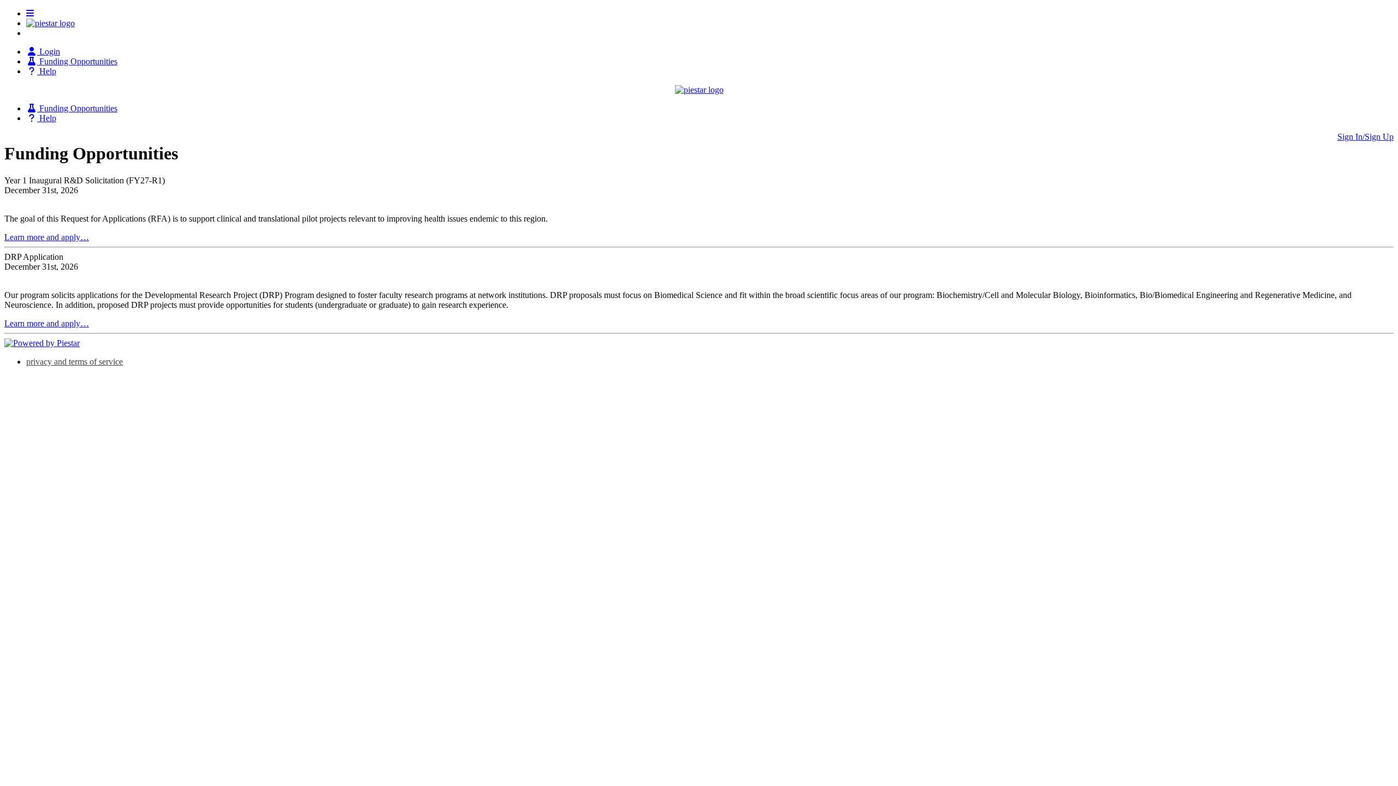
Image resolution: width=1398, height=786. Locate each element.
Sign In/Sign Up (1365, 136)
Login (48, 51)
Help (46, 71)
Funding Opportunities (77, 61)
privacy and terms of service (74, 361)
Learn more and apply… (46, 237)
